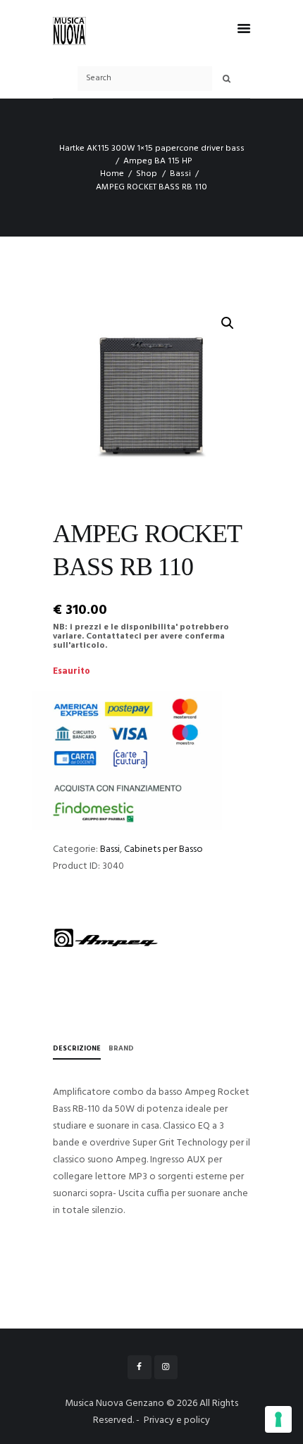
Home (112, 174)
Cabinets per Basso (163, 849)
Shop (146, 174)
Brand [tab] (121, 1048)
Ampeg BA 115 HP (157, 161)
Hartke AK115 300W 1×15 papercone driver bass (152, 149)
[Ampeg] (106, 938)
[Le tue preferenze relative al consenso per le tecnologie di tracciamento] (278, 1419)
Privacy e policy (177, 1420)
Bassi (180, 174)
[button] (227, 323)
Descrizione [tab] (77, 1048)
